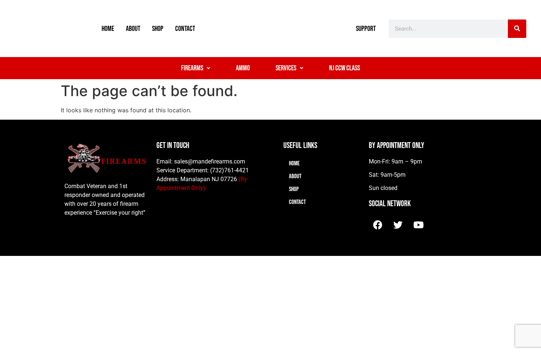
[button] (195, 68)
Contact (185, 28)
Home (108, 28)
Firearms (192, 68)
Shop (157, 28)
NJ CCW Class (344, 68)
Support (366, 28)
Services (286, 68)
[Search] (517, 29)
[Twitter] (398, 224)
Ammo (243, 68)
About (133, 28)
